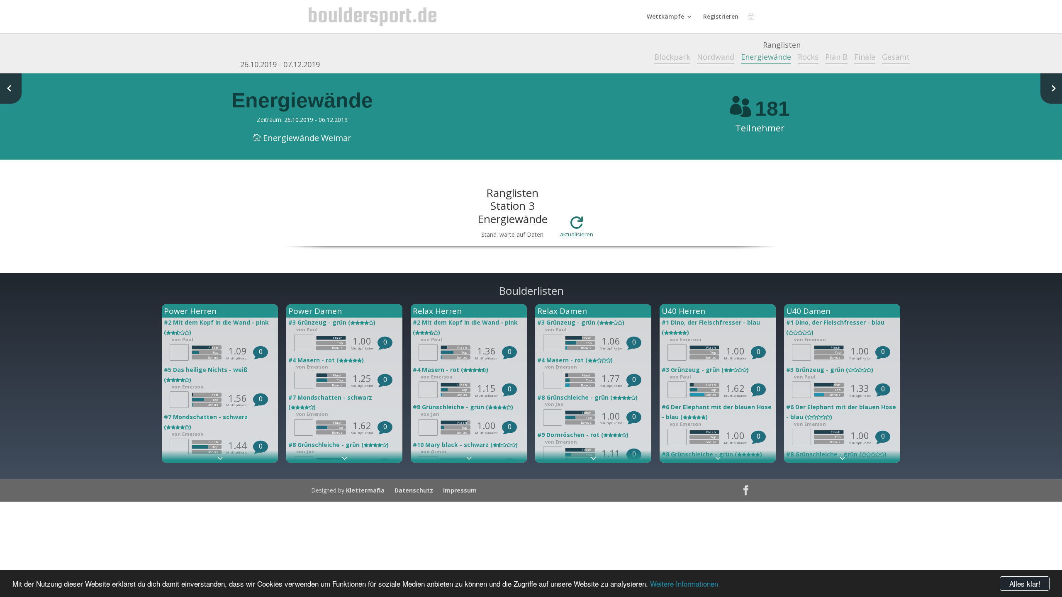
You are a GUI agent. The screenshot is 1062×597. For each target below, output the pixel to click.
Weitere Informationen (684, 583)
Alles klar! (1024, 583)
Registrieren (720, 17)
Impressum (460, 490)
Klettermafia (365, 490)
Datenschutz (414, 490)
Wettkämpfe (665, 17)
